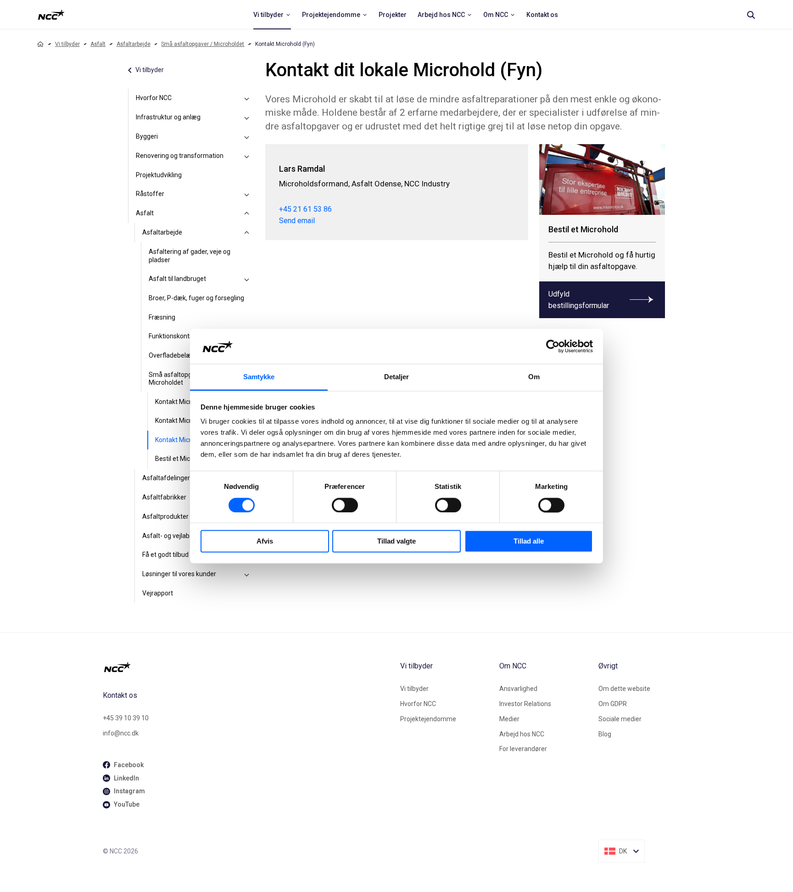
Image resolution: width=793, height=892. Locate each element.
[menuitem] (272, 14)
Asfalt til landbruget (177, 278)
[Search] (750, 14)
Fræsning (162, 317)
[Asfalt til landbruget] (247, 279)
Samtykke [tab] (259, 377)
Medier (509, 719)
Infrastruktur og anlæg (168, 117)
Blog (604, 734)
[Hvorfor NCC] (247, 98)
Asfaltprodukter (165, 516)
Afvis (265, 541)
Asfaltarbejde (134, 44)
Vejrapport (157, 593)
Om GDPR (612, 703)
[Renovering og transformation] (247, 156)
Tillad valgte (396, 541)
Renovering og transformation (179, 155)
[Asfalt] (247, 213)
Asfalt (98, 44)
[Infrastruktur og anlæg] (247, 117)
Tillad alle (529, 541)
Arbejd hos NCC (521, 734)
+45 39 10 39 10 (126, 718)
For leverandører (523, 748)
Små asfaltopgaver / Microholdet (202, 44)
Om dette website (624, 688)
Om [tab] (534, 377)
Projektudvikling (159, 175)
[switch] (345, 505)
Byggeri (147, 136)
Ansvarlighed (518, 688)
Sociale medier (620, 719)
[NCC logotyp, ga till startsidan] (51, 14)
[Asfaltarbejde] (247, 232)
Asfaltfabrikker (164, 497)
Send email (297, 220)
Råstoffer (150, 193)
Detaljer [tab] (396, 377)
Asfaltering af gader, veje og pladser (189, 256)
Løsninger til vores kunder (179, 574)
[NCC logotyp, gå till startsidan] (248, 667)
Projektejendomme (428, 719)
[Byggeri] (247, 136)
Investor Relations (525, 703)
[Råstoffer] (247, 194)
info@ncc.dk (121, 733)
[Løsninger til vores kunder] (247, 574)
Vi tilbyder (67, 44)
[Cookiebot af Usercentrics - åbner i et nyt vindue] (553, 346)
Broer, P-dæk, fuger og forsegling (196, 298)
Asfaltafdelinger (166, 478)
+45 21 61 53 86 (305, 209)
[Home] (40, 44)
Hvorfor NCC (154, 97)
